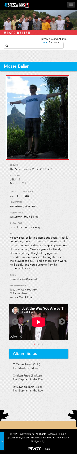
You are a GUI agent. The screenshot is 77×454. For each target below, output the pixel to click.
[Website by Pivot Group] (34, 449)
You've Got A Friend (22, 297)
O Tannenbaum (19, 293)
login (45, 42)
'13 (16, 195)
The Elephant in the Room (29, 379)
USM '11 (15, 179)
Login (47, 449)
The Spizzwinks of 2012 (24, 169)
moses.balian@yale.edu (24, 279)
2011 (43, 169)
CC (12, 195)
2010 (51, 169)
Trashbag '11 (18, 183)
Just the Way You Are (23, 289)
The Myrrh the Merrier (26, 368)
